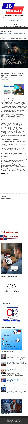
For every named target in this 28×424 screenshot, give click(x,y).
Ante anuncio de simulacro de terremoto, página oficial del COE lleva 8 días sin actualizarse (12, 75)
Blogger (12, 422)
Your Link (12, 421)
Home (1, 70)
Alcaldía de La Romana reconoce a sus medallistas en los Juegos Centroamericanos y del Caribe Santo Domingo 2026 (16, 370)
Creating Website (13, 420)
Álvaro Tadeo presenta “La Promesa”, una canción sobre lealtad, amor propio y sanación (12, 34)
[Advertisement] (11, 184)
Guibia (2, 301)
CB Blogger (6, 79)
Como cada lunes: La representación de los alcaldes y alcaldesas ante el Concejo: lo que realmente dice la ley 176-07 (16, 379)
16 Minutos (14, 419)
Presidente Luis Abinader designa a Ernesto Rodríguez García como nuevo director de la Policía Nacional (16, 389)
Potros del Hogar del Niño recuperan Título (15, 362)
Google (16, 422)
